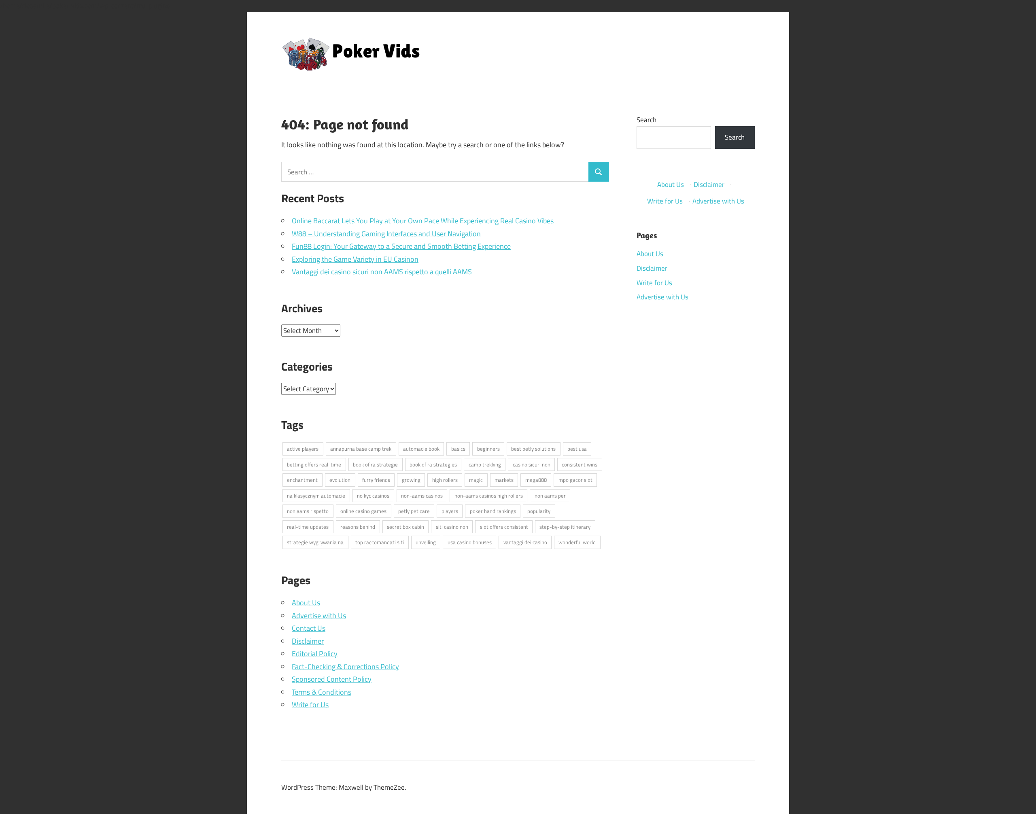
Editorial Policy (315, 653)
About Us (306, 602)
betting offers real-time (314, 464)
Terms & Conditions (321, 692)
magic (476, 480)
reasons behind (357, 527)
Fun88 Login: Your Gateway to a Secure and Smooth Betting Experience (401, 246)
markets (504, 480)
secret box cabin (405, 527)
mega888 (536, 480)
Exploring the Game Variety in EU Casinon (355, 259)
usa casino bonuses (470, 542)
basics (458, 449)
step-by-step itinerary (564, 527)
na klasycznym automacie (316, 496)
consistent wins (579, 464)
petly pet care (414, 511)
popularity (538, 511)
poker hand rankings (493, 511)
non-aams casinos (422, 496)
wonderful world (577, 542)
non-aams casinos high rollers (488, 496)
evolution (339, 480)
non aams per (550, 496)
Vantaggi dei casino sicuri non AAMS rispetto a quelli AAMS (382, 271)
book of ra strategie (375, 464)
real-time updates (308, 527)
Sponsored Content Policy (332, 679)
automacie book (421, 449)
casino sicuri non (531, 464)
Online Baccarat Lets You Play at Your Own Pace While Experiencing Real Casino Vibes (423, 220)
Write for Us (310, 704)
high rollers (445, 480)
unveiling (426, 542)
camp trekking (485, 464)
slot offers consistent (504, 527)
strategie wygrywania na (315, 542)
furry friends (376, 480)
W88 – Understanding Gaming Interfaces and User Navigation (386, 233)
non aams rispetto (308, 511)
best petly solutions (533, 449)
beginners (488, 449)
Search (646, 119)
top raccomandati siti (379, 542)
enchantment (302, 480)
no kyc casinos (373, 496)
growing (411, 480)
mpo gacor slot (575, 480)
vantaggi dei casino (525, 542)
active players (302, 449)
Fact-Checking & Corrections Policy (345, 666)
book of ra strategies (433, 464)
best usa (577, 449)
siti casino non (452, 527)
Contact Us (308, 628)
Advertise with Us (319, 615)
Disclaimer (308, 641)
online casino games (363, 511)
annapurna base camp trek (360, 449)
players (450, 511)
